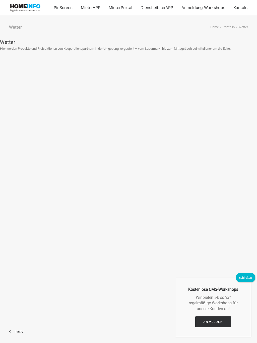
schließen (245, 277)
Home (214, 27)
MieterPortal (120, 7)
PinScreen (63, 7)
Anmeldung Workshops (203, 7)
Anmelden (213, 322)
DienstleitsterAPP (157, 7)
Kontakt (240, 7)
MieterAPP (90, 7)
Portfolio (229, 27)
